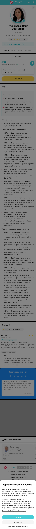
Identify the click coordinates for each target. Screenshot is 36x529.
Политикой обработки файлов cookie (14, 511)
